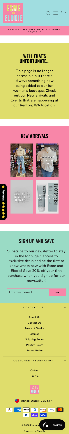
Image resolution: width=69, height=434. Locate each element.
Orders (34, 370)
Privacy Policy (34, 345)
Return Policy (34, 350)
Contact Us (33, 307)
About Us (34, 317)
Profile (35, 376)
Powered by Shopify (34, 431)
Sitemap (34, 334)
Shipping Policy (34, 339)
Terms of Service (35, 328)
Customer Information (33, 360)
